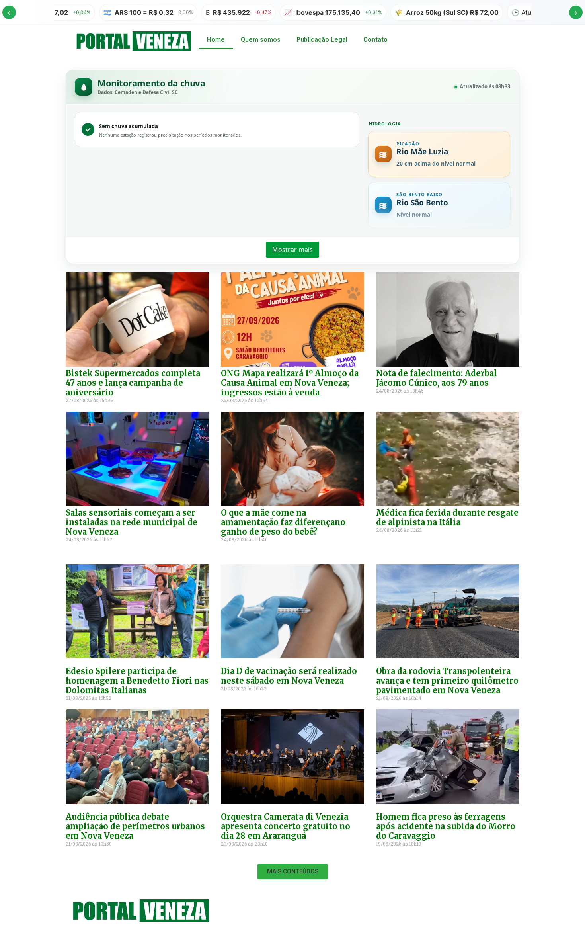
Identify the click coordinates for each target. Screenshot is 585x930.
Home (216, 39)
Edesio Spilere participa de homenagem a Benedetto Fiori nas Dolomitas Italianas (137, 680)
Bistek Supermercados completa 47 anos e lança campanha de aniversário (133, 382)
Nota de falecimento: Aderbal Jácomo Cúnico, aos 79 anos (436, 378)
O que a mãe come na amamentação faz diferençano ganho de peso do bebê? (283, 522)
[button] (292, 871)
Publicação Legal (321, 39)
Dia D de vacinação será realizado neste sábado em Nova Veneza (289, 676)
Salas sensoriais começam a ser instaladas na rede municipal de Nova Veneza (131, 522)
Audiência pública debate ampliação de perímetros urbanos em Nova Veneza (135, 826)
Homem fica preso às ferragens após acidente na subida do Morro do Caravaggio (445, 826)
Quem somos (261, 39)
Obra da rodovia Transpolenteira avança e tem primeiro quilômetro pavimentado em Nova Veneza (447, 680)
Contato (375, 39)
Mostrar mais (292, 249)
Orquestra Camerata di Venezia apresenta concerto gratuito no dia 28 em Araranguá (285, 826)
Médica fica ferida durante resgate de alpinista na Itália (447, 517)
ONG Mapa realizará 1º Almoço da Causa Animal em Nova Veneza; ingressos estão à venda (290, 382)
